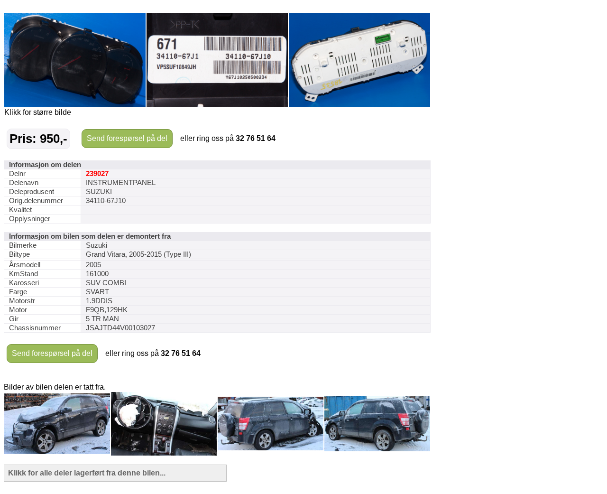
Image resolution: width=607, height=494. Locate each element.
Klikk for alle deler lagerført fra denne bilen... (87, 473)
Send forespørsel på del (127, 138)
